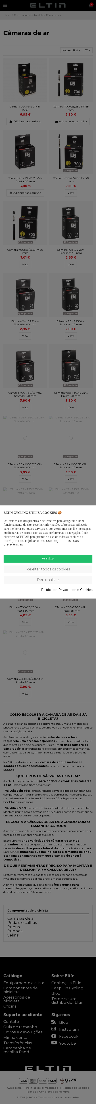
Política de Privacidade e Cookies (66, 590)
